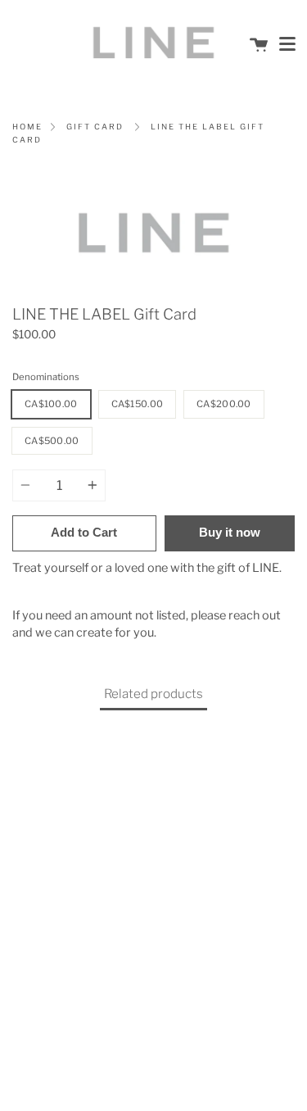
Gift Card (95, 126)
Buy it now (229, 532)
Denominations (45, 377)
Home (27, 126)
